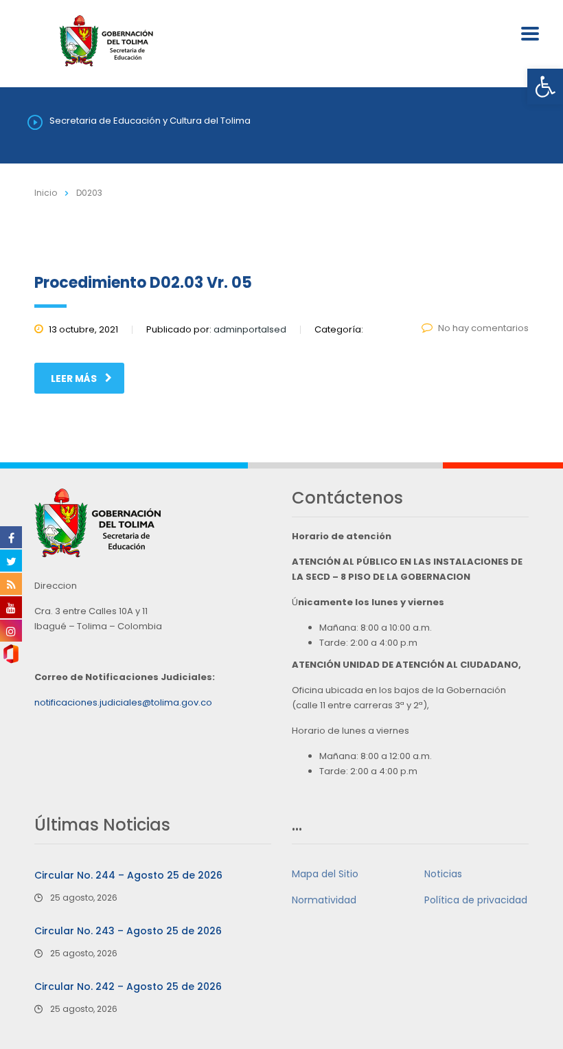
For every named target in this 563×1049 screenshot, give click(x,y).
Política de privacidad (475, 899)
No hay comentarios (483, 328)
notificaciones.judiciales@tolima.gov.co (123, 702)
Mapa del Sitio (325, 873)
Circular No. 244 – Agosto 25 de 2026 (128, 875)
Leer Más (74, 378)
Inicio (45, 193)
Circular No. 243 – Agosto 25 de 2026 (128, 931)
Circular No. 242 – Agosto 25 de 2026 (128, 986)
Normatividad (324, 899)
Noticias (443, 873)
